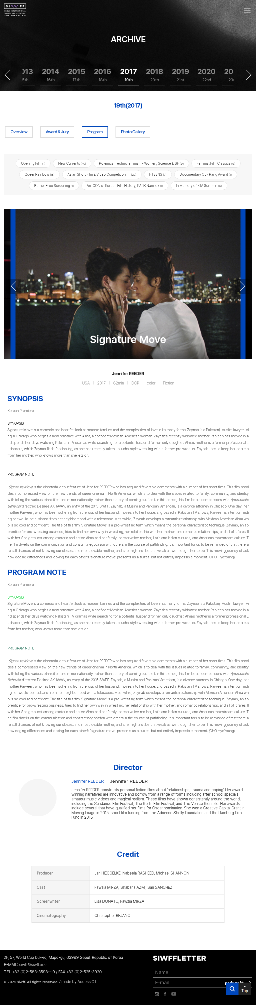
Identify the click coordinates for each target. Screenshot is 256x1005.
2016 (102, 74)
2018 (154, 74)
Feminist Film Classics (216, 163)
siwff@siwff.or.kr (33, 964)
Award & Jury (57, 131)
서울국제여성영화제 (15, 10)
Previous (7, 74)
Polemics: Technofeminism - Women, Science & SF (141, 163)
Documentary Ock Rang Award (206, 174)
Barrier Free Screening (54, 186)
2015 (76, 74)
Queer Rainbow (39, 174)
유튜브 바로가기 (173, 994)
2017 (128, 74)
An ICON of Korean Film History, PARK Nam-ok (125, 186)
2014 (50, 74)
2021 (232, 74)
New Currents (72, 163)
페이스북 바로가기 (165, 994)
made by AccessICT (79, 981)
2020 (207, 74)
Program (94, 131)
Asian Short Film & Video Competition (102, 174)
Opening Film (33, 163)
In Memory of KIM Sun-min (199, 186)
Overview (18, 131)
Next (249, 74)
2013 (24, 74)
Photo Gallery (133, 131)
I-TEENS (157, 174)
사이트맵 (247, 10)
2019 (180, 74)
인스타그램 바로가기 (156, 994)
